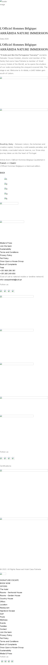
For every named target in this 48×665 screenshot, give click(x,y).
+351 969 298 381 (7, 40)
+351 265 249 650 (7, 43)
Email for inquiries (7, 37)
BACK (2, 173)
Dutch (13, 163)
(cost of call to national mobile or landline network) (21, 46)
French (3, 163)
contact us (4, 34)
